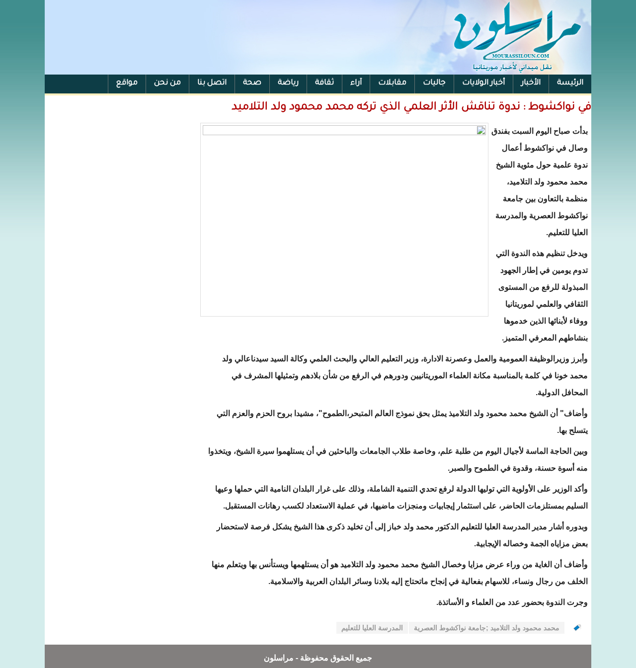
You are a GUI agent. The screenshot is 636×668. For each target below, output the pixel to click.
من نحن (167, 83)
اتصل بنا (212, 83)
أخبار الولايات (483, 83)
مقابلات (392, 83)
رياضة (288, 83)
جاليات (434, 83)
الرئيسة (570, 83)
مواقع (127, 83)
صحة (252, 83)
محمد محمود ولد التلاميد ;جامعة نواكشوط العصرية (486, 628)
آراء (356, 83)
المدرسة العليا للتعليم (372, 628)
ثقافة (324, 83)
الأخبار (531, 83)
